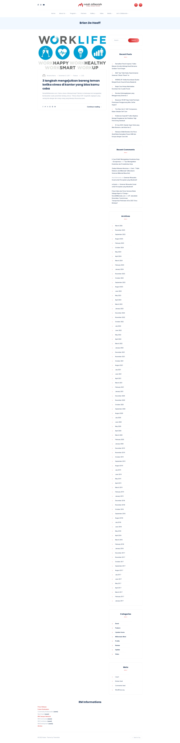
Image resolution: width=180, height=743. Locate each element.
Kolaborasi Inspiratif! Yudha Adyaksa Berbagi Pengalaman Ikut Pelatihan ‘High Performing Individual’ (125, 118)
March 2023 (118, 304)
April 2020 (118, 431)
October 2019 (119, 457)
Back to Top (137, 737)
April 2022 (118, 339)
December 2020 (120, 396)
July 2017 (118, 575)
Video (102, 13)
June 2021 (118, 374)
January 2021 (119, 391)
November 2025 (120, 230)
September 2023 (120, 282)
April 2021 (118, 378)
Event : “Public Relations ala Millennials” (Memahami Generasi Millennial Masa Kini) (125, 171)
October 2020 (119, 404)
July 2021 (118, 370)
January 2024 (119, 269)
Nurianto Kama (51, 75)
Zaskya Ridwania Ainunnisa (120, 168)
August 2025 (119, 239)
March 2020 (118, 435)
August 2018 (119, 518)
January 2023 (119, 308)
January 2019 (119, 496)
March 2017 (118, 592)
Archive (40, 726)
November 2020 (120, 400)
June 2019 (118, 474)
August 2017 (119, 570)
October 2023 (119, 278)
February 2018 (119, 544)
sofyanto (114, 184)
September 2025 (120, 234)
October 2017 (119, 562)
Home (53, 13)
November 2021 (120, 356)
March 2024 (118, 260)
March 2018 (118, 540)
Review (117, 645)
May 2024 (118, 252)
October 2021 (119, 361)
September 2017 (120, 566)
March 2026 (118, 226)
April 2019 (118, 483)
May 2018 (118, 531)
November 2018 (120, 505)
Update (117, 650)
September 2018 (120, 513)
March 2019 (118, 487)
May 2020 (118, 426)
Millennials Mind (120, 637)
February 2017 (119, 596)
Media (109, 13)
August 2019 (119, 466)
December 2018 (120, 500)
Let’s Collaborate (121, 13)
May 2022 (118, 335)
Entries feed (119, 681)
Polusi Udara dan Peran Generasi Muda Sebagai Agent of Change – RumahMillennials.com (124, 193)
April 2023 (118, 300)
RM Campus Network (44, 716)
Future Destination (43, 709)
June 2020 (118, 422)
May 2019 (118, 479)
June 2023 (118, 291)
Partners (83, 13)
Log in (117, 677)
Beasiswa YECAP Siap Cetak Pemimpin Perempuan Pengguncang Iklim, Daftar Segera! (125, 102)
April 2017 (118, 588)
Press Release (42, 707)
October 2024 (119, 247)
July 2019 (118, 470)
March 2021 (118, 383)
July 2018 (118, 522)
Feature (75, 75)
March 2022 (118, 343)
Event (117, 623)
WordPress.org (119, 690)
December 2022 (120, 313)
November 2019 (120, 452)
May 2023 (118, 295)
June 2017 (118, 579)
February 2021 (119, 387)
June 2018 (118, 527)
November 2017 (120, 557)
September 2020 (120, 409)
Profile (117, 641)
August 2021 (119, 365)
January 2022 (119, 348)
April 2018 (118, 535)
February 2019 (119, 492)
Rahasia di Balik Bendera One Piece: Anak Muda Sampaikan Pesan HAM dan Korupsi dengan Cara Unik (124, 134)
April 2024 (118, 256)
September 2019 (120, 461)
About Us (62, 13)
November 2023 (120, 274)
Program (73, 13)
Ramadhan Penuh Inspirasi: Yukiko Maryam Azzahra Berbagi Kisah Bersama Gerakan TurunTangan (124, 66)
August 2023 (119, 287)
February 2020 (119, 439)
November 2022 (120, 317)
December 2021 (120, 352)
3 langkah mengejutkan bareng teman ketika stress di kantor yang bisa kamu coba (71, 85)
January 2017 (119, 601)
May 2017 (118, 583)
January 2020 (119, 444)
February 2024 (119, 265)
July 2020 (118, 418)
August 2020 (119, 413)
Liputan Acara (119, 632)
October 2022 (119, 322)
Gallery (92, 13)
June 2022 (118, 330)
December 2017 (120, 553)
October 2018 (119, 509)
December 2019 (120, 448)
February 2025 (119, 243)
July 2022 (118, 326)
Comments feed (120, 685)
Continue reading (93, 107)
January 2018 (119, 548)
